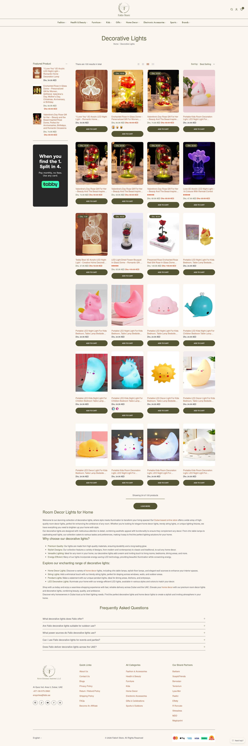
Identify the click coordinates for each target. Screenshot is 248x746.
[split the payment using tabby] (50, 176)
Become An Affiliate (88, 705)
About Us (83, 671)
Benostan (176, 681)
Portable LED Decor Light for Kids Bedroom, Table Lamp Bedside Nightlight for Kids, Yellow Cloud (91, 471)
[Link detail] (35, 702)
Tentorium (176, 686)
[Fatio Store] (124, 9)
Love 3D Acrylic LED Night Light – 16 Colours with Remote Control (198, 190)
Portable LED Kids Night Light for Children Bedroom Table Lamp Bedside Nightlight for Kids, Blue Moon (91, 399)
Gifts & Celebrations (135, 700)
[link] (186, 22)
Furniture (130, 681)
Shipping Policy (86, 695)
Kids (128, 686)
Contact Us (84, 676)
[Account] (236, 9)
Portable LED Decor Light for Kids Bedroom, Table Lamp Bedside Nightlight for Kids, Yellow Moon (199, 399)
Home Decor (132, 690)
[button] (105, 75)
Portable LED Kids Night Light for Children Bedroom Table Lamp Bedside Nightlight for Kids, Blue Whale (198, 332)
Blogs (82, 681)
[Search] (232, 9)
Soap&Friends (179, 676)
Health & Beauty (133, 676)
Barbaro (176, 671)
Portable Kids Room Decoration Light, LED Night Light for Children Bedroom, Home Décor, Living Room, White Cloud (198, 471)
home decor (91, 570)
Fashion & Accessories (136, 671)
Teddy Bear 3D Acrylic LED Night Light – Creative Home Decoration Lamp (91, 261)
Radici (175, 695)
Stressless (177, 710)
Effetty (175, 700)
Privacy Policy (85, 686)
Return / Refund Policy (89, 690)
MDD (174, 715)
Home (115, 44)
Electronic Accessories (136, 695)
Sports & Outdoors (134, 705)
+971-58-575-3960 (41, 690)
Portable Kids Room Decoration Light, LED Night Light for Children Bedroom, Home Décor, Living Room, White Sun (126, 471)
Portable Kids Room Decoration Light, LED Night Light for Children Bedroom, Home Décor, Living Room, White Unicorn (198, 118)
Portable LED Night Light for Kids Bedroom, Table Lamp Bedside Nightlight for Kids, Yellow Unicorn (198, 261)
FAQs (82, 700)
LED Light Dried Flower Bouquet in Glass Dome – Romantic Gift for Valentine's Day (127, 261)
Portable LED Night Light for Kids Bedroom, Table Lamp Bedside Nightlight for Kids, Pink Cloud (162, 332)
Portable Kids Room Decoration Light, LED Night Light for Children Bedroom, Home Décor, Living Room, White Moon (162, 471)
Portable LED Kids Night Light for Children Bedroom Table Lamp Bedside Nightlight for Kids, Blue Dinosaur (127, 399)
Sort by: (194, 63)
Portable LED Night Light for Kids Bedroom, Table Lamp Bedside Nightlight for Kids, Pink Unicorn (91, 332)
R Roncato (177, 705)
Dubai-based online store (165, 520)
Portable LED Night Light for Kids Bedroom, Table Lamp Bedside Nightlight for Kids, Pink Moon (127, 332)
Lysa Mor (176, 690)
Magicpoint (177, 720)
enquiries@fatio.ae (41, 695)
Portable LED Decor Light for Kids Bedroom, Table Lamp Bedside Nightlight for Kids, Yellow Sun (163, 399)
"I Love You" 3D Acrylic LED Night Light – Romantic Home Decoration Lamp (54, 72)
